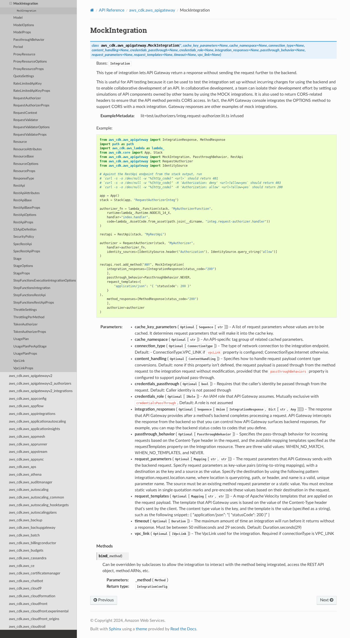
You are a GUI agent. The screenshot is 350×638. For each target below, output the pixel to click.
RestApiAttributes (26, 193)
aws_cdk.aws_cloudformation (32, 596)
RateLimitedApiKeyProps (31, 91)
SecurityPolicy (23, 236)
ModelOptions (23, 25)
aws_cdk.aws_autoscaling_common (36, 497)
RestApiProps (23, 222)
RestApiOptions (24, 215)
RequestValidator (25, 120)
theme (141, 629)
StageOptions (23, 266)
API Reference (111, 10)
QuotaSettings (23, 76)
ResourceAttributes (27, 149)
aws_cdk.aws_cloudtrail (27, 627)
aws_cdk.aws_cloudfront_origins (34, 619)
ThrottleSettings (25, 310)
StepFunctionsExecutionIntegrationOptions (44, 280)
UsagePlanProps (25, 353)
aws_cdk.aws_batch (24, 535)
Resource (20, 142)
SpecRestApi (22, 244)
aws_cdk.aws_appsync (26, 459)
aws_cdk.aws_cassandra (27, 558)
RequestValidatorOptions (31, 127)
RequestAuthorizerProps (31, 105)
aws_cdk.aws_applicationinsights (34, 429)
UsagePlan (21, 339)
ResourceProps (24, 171)
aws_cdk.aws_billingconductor (32, 543)
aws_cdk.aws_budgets (26, 550)
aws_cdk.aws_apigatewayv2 (30, 376)
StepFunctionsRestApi (29, 295)
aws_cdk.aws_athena (25, 474)
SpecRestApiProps (26, 251)
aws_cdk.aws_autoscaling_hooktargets (39, 505)
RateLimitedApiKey (27, 83)
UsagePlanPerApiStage (30, 346)
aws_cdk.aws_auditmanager (30, 482)
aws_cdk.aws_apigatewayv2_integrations (41, 391)
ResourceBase (23, 156)
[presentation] (10, 4)
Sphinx (115, 629)
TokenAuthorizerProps (29, 332)
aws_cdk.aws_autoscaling (28, 490)
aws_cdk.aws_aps (22, 467)
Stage (17, 259)
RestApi (19, 185)
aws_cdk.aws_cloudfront (28, 604)
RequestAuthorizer (27, 98)
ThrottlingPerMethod (28, 317)
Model (18, 17)
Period (18, 47)
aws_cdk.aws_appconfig (27, 399)
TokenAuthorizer (25, 324)
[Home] (92, 10)
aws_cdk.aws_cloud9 (25, 588)
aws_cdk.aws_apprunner (28, 444)
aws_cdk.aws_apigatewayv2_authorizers (40, 383)
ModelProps (22, 32)
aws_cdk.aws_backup (25, 520)
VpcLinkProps (23, 368)
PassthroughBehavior (28, 40)
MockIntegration (25, 3)
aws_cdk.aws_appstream (28, 452)
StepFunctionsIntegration (31, 288)
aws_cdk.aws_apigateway (152, 10)
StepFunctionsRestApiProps (33, 302)
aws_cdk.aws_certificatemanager (34, 573)
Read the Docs (183, 629)
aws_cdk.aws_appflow (26, 406)
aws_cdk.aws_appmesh (27, 436)
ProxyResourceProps (28, 69)
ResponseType (23, 178)
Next (325, 600)
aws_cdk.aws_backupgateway (32, 528)
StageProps (21, 273)
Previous (105, 600)
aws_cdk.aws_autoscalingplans (33, 512)
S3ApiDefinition (24, 229)
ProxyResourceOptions (30, 61)
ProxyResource (24, 54)
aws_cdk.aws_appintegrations (32, 414)
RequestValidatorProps (30, 134)
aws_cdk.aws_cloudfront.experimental (38, 611)
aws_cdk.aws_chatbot (26, 581)
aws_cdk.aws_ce (21, 566)
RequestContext (25, 113)
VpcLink (19, 361)
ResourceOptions (25, 164)
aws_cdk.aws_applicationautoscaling (37, 421)
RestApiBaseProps (26, 208)
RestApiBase (22, 200)
